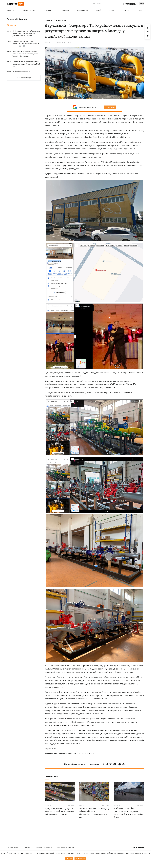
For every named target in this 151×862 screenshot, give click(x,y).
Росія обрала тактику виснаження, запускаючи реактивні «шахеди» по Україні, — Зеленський (25, 53)
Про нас (27, 847)
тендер (80, 754)
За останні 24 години (17, 19)
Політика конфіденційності (67, 847)
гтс (86, 754)
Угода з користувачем (44, 847)
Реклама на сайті (13, 847)
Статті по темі (51, 776)
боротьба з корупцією (67, 754)
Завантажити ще (24, 78)
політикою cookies (142, 853)
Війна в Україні (28, 10)
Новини (10, 10)
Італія (91, 754)
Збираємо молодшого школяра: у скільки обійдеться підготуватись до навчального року (94, 813)
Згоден (69, 858)
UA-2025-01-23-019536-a (79, 133)
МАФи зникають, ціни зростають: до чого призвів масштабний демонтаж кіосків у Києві (128, 813)
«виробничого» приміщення (58, 396)
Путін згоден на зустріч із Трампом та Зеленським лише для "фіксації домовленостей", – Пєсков (26, 33)
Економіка (64, 10)
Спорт (111, 10)
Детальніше (80, 858)
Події (98, 10)
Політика (47, 10)
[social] (124, 4)
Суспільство (82, 10)
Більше (140, 10)
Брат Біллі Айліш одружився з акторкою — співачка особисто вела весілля (25, 43)
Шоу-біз (126, 10)
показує (88, 157)
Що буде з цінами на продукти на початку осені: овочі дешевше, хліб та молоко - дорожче (60, 811)
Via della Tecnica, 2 (89, 148)
